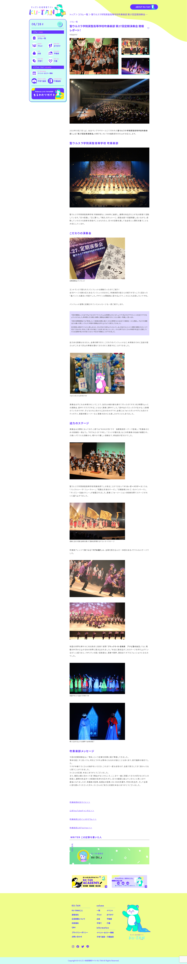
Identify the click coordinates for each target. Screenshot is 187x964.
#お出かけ (73, 34)
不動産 (56, 53)
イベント (110, 910)
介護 (55, 61)
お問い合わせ (77, 936)
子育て (40, 61)
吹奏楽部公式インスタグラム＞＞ (83, 819)
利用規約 (75, 923)
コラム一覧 (42, 38)
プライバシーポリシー (80, 932)
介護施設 (57, 81)
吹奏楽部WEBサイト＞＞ (80, 802)
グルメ (40, 46)
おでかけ (57, 46)
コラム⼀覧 (83, 14)
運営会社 (75, 914)
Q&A (73, 927)
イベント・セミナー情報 (45, 73)
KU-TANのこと (77, 910)
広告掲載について (78, 919)
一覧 (98, 910)
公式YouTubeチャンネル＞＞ (82, 810)
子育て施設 (42, 81)
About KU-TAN (143, 7)
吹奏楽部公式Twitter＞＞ (81, 827)
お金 (39, 53)
